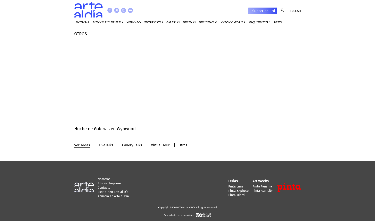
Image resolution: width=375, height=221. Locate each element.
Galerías (173, 22)
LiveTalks (106, 145)
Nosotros (104, 179)
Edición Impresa (109, 183)
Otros (183, 145)
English (295, 11)
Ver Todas (82, 145)
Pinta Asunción (263, 191)
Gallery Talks (132, 145)
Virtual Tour (160, 145)
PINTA (278, 22)
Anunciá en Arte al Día (113, 196)
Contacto (104, 187)
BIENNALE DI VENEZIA (108, 22)
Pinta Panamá (262, 186)
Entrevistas (153, 22)
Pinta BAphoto (238, 191)
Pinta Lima (236, 186)
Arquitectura (259, 22)
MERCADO (134, 22)
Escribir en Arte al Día (113, 192)
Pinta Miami (236, 195)
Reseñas (189, 22)
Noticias (82, 22)
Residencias (208, 22)
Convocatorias (233, 22)
